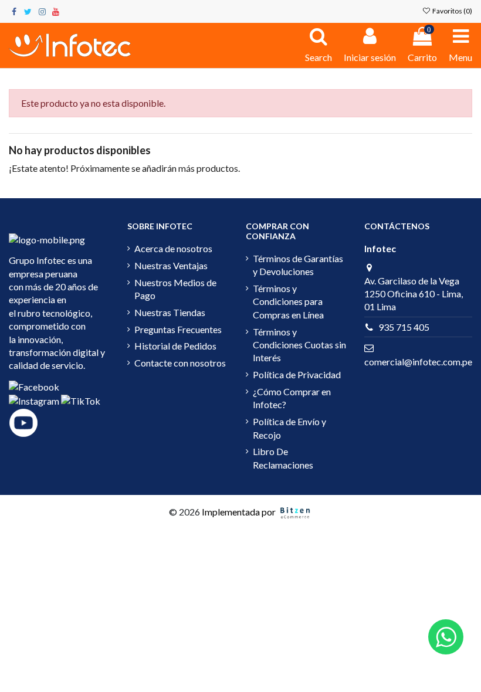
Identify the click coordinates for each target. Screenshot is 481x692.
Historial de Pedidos (175, 345)
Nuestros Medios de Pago (175, 289)
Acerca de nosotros (173, 248)
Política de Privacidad (297, 374)
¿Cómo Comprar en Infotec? (292, 398)
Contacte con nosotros (180, 362)
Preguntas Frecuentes (178, 329)
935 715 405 (403, 327)
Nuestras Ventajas (171, 265)
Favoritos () (451, 10)
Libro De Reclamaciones (283, 458)
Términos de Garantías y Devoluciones (298, 265)
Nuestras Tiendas (169, 312)
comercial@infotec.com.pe (418, 361)
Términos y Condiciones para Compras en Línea (288, 301)
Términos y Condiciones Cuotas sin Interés (299, 345)
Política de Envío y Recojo (289, 428)
